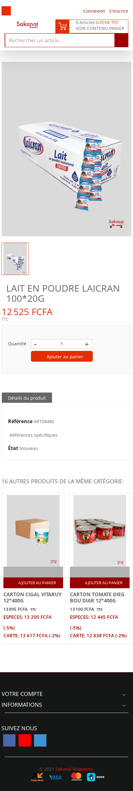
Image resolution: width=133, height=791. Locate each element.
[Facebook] (9, 740)
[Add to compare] (28, 572)
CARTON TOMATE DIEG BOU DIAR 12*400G (97, 597)
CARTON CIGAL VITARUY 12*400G (32, 597)
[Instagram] (40, 740)
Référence (20, 421)
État (13, 448)
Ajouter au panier (64, 357)
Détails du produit (27, 398)
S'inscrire (118, 11)
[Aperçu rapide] (40, 572)
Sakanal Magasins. (74, 769)
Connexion (94, 11)
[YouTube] (25, 740)
